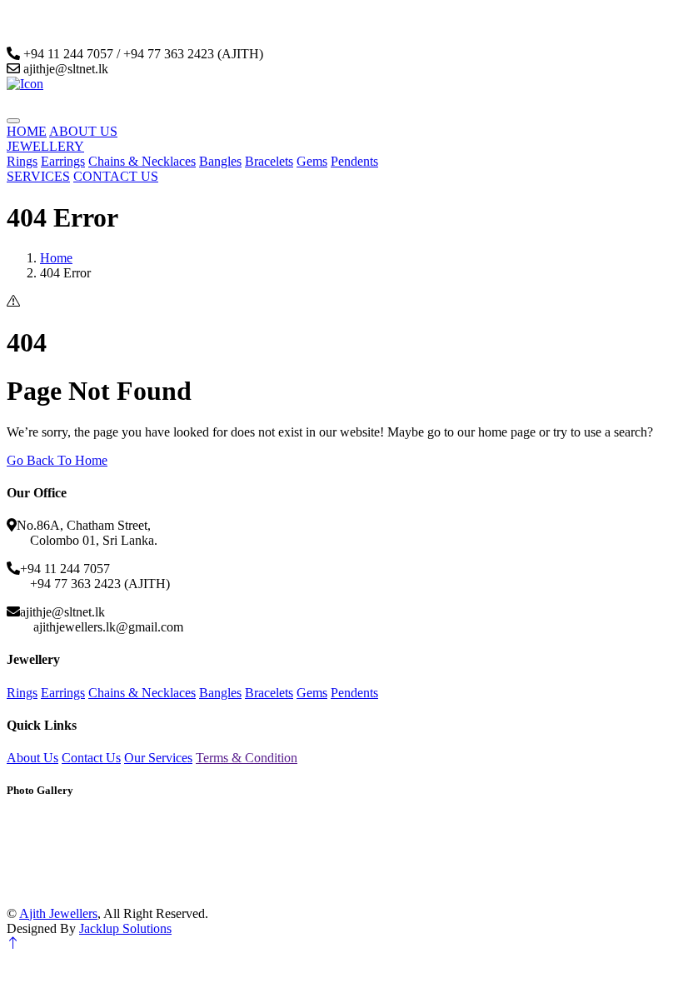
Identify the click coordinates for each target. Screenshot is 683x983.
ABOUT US (83, 131)
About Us (32, 758)
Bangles (220, 161)
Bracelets (269, 161)
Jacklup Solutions (125, 928)
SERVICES (38, 176)
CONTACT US (115, 176)
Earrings (63, 161)
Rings (22, 161)
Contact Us (91, 758)
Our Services (158, 758)
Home (56, 258)
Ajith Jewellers (58, 913)
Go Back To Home (57, 460)
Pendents (354, 161)
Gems (312, 161)
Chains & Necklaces (142, 161)
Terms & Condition (246, 758)
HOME (27, 131)
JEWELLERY (45, 146)
